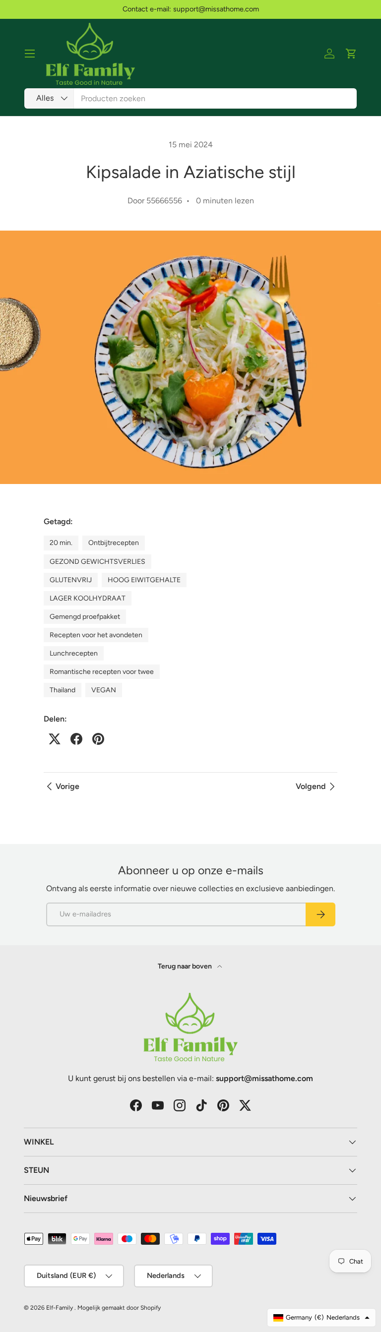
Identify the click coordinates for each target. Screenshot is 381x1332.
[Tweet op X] (54, 739)
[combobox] (190, 98)
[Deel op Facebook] (76, 739)
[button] (351, 53)
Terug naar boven (185, 966)
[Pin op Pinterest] (98, 739)
